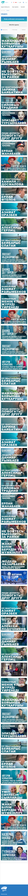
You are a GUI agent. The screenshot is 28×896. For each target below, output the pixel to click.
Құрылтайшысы (5, 7)
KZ (6, 2)
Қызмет (23, 7)
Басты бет (3, 10)
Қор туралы (15, 7)
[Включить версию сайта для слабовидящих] (26, 2)
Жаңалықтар (4, 894)
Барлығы (5, 29)
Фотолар (14, 29)
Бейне (23, 29)
